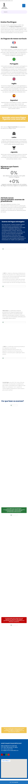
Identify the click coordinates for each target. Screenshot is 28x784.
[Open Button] (24, 5)
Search (26, 12)
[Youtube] (9, 755)
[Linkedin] (4, 755)
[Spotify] (6, 755)
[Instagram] (2, 755)
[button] (14, 510)
